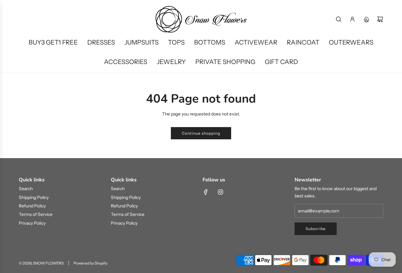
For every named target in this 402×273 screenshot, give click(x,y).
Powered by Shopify (90, 263)
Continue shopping (201, 133)
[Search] (338, 19)
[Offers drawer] (366, 19)
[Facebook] (206, 192)
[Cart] (380, 19)
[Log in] (352, 19)
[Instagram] (220, 192)
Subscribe (316, 228)
